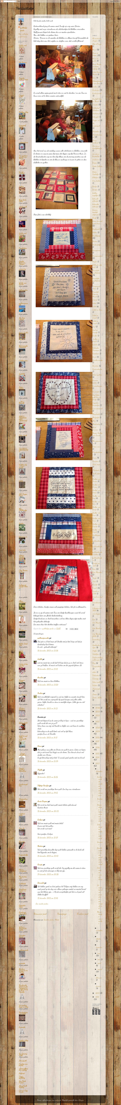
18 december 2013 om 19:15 (48, 793)
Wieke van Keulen (22, 283)
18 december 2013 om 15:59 (48, 761)
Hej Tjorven (23, 62)
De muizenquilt (96, 124)
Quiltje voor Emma (96, 491)
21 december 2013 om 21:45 (48, 898)
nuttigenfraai (23, 142)
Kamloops (95, 353)
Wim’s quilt (96, 682)
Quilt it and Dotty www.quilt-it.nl (23, 738)
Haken (94, 232)
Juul (93, 326)
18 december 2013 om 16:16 (48, 777)
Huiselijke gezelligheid (96, 271)
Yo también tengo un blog (23, 1006)
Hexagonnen (96, 250)
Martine (40, 846)
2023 (97, 711)
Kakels (94, 344)
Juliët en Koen (97, 310)
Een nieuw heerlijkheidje (97, 147)
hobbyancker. (23, 290)
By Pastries (23, 695)
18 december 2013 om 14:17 (47, 737)
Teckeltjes (95, 654)
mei (99, 959)
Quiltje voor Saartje (96, 525)
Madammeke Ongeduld (23, 346)
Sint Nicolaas (97, 628)
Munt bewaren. (95, 428)
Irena (21, 651)
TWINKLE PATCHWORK (23, 450)
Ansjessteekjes (23, 855)
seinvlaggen (96, 614)
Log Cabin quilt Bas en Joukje (96, 397)
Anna (94, 49)
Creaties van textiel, (23, 1064)
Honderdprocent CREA (23, 1013)
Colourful (95, 117)
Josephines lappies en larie (22, 890)
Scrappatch (23, 220)
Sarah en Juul (97, 597)
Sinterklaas (96, 639)
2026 (97, 708)
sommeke (22, 963)
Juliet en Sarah (95, 316)
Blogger (81, 1100)
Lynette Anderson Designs (22, 262)
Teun (94, 663)
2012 (97, 993)
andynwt (58, 1100)
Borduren (95, 90)
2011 (97, 997)
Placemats (96, 470)
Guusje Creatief (21, 172)
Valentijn (95, 679)
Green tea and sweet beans (97, 222)
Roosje (94, 578)
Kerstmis (95, 366)
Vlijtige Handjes (43, 785)
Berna (40, 746)
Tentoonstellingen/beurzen (97, 658)
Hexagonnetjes (97, 256)
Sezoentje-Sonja (22, 906)
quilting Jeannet (21, 402)
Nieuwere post (40, 913)
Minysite (22, 841)
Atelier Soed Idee (23, 644)
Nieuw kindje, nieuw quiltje (100, 918)
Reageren (100, 843)
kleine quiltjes (97, 375)
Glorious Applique (22, 709)
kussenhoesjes (97, 386)
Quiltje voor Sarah (96, 531)
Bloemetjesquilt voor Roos (97, 82)
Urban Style (23, 723)
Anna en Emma (95, 54)
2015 (97, 753)
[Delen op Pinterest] (77, 629)
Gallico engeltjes (95, 194)
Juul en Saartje (95, 331)
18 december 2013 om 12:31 (48, 669)
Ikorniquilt (22, 1060)
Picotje (21, 616)
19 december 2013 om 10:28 (48, 874)
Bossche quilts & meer (23, 79)
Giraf (94, 218)
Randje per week (96, 564)
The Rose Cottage (22, 318)
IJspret (94, 300)
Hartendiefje (96, 244)
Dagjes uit (96, 120)
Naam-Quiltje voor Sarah (97, 434)
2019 (97, 731)
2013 (97, 763)
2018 (97, 737)
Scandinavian (97, 602)
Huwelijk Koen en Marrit (95, 294)
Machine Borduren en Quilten (23, 970)
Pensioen (95, 461)
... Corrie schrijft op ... (23, 754)
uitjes (94, 672)
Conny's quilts (21, 96)
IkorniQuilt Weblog (23, 1086)
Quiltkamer (96, 535)
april (99, 963)
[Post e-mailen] (66, 628)
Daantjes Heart (22, 936)
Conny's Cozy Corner (23, 1091)
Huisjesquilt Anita (96, 287)
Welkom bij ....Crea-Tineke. (23, 466)
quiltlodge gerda (23, 29)
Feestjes (95, 190)
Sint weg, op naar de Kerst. (99, 875)
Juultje (94, 335)
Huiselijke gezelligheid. (96, 279)
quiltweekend (97, 541)
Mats (94, 421)
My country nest (23, 877)
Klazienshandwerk (23, 800)
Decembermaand (97, 136)
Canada (95, 104)
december (99, 771)
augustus (99, 947)
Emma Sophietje (95, 173)
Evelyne (40, 819)
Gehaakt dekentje (95, 200)
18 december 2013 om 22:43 (48, 856)
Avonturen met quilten (23, 913)
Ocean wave (96, 446)
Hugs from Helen (22, 200)
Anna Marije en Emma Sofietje (96, 66)
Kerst (94, 357)
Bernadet (41, 883)
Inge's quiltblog (22, 1077)
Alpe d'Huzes (96, 44)
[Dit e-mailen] (70, 629)
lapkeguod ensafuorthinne (23, 586)
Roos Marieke (97, 572)
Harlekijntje (96, 236)
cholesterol (96, 113)
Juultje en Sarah (95, 340)
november (99, 930)
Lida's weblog (21, 388)
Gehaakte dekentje (95, 205)
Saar (94, 581)
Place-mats (96, 464)
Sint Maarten (97, 622)
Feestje (94, 186)
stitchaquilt (23, 207)
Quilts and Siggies (22, 46)
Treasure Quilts (22, 681)
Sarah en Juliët (95, 592)
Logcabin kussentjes (96, 404)
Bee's (94, 78)
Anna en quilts (95, 59)
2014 (97, 757)
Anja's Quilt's (23, 332)
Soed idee (22, 550)
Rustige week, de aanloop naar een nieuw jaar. (100, 786)
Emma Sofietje (97, 166)
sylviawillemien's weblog (23, 1069)
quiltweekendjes (97, 559)
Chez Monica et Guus (23, 571)
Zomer (94, 694)
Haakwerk (96, 229)
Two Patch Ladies (22, 1082)
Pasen (94, 458)
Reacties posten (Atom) (51, 920)
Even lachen (96, 181)
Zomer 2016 (97, 697)
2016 (97, 747)
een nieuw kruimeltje (95, 155)
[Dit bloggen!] (72, 629)
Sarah (94, 588)
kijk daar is (23, 537)
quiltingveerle (23, 950)
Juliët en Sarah (95, 322)
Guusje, (40, 864)
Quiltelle (22, 374)
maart (100, 969)
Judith (40, 659)
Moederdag (96, 424)
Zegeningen (96, 688)
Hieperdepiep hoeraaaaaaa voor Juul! (99, 813)
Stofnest (22, 1073)
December (95, 131)
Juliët (94, 306)
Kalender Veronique (95, 349)
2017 (97, 741)
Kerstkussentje (97, 360)
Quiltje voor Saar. (96, 519)
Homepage (62, 913)
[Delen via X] (74, 629)
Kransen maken (95, 381)
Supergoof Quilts (22, 126)
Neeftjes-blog (23, 112)
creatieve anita (22, 814)
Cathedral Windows (95, 109)
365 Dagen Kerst (23, 495)
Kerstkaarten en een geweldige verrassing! (100, 856)
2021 (97, 721)
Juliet (94, 303)
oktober (98, 939)
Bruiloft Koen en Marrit (97, 100)
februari (99, 977)
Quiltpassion (23, 360)
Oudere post (82, 913)
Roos (93, 569)
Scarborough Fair (23, 785)
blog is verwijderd (22, 870)
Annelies (40, 677)
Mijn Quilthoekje (23, 509)
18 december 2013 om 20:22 (48, 811)
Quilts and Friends (22, 234)
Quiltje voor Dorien (96, 480)
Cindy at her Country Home (23, 665)
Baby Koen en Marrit (97, 73)
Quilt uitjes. (96, 473)
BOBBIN (22, 269)
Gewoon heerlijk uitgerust (95, 212)
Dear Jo (21, 828)
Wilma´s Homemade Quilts (22, 928)
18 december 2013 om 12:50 (48, 685)
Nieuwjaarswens (97, 442)
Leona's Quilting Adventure (22, 769)
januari (98, 986)
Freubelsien (23, 248)
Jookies (21, 186)
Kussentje (95, 391)
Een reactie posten (42, 904)
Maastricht (96, 414)
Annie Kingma (42, 801)
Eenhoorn (95, 159)
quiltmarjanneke (43, 638)
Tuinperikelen (97, 666)
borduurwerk (96, 93)
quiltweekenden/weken (97, 553)
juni (99, 953)
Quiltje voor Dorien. (96, 486)
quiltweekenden (97, 547)
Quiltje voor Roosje (96, 508)
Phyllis (40, 770)
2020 (98, 727)
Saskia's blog (23, 1040)
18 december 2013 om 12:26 (48, 650)
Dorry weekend (95, 141)
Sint (93, 619)
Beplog (21, 523)
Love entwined (97, 408)
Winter (94, 685)
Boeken (94, 86)
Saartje (95, 584)
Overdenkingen (97, 453)
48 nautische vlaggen (96, 39)
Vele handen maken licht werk (99, 832)
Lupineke (22, 1027)
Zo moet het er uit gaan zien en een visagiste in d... (100, 896)
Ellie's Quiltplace (22, 602)
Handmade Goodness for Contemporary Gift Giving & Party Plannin (23, 988)
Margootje (95, 417)
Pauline (40, 693)
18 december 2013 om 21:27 (48, 837)
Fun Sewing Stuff (23, 1054)
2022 (97, 715)
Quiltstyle (22, 883)
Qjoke (21, 481)
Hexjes (94, 261)
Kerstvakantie (97, 369)
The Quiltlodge (24, 8)
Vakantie (95, 675)
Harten (94, 241)
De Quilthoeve (22, 630)
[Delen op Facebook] (76, 629)
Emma (94, 163)
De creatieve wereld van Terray (23, 157)
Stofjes (94, 651)
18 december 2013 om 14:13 (48, 708)
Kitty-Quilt (23, 435)
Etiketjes (95, 177)
